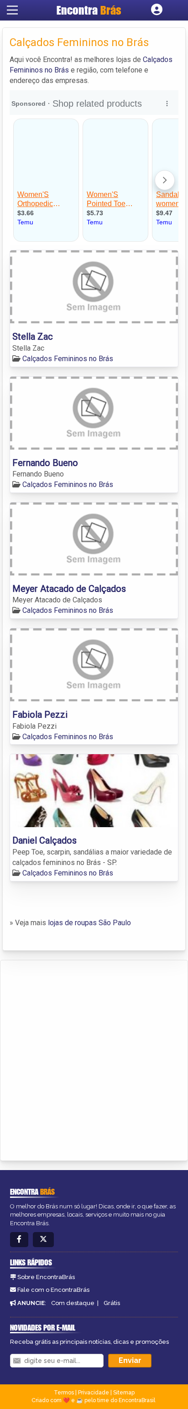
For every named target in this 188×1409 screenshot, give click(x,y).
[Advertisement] (94, 1059)
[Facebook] (19, 1239)
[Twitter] (43, 1239)
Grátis (112, 1303)
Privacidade (93, 1392)
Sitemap (124, 1392)
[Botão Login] (156, 10)
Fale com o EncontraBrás (53, 1289)
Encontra (89, 10)
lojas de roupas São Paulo (89, 922)
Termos (64, 1392)
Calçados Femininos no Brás (67, 358)
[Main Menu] (12, 10)
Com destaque (72, 1303)
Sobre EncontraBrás (46, 1277)
